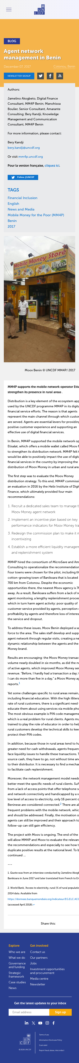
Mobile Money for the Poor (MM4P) (36, 215)
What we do (17, 957)
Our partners (39, 957)
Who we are (17, 952)
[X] (33, 1025)
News (12, 988)
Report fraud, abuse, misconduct (51, 1050)
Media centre (39, 978)
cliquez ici (51, 165)
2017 (11, 226)
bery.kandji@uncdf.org (24, 147)
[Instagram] (47, 1025)
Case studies (17, 982)
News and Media (21, 209)
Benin (12, 221)
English (13, 204)
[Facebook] (54, 1025)
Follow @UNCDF (25, 177)
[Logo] (25, 1041)
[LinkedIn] (26, 1025)
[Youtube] (40, 1025)
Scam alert (43, 1045)
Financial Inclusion (22, 198)
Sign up (60, 1012)
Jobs (33, 963)
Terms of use (44, 1035)
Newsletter (37, 984)
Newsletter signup (19, 76)
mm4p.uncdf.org (30, 156)
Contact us (37, 952)
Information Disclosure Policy (50, 1040)
